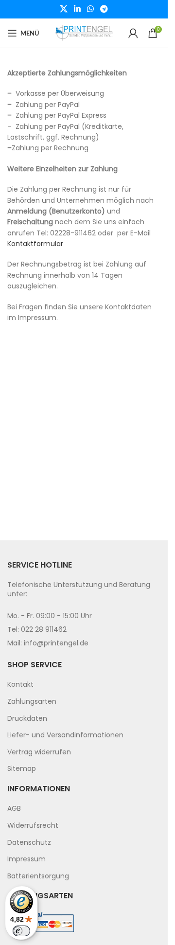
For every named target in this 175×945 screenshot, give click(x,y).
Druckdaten (27, 718)
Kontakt (20, 684)
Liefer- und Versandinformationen (65, 735)
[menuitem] (83, 685)
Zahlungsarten (31, 701)
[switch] (21, 931)
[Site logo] (84, 32)
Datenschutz (29, 842)
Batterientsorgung (38, 876)
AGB (14, 808)
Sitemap (21, 768)
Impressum (26, 859)
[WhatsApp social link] (90, 9)
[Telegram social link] (104, 9)
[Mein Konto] (133, 33)
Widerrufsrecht (32, 825)
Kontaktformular (35, 244)
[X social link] (63, 9)
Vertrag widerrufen (39, 752)
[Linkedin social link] (77, 9)
